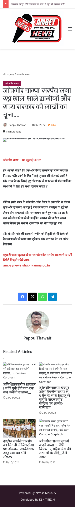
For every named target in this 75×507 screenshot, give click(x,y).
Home (10, 74)
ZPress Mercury (45, 493)
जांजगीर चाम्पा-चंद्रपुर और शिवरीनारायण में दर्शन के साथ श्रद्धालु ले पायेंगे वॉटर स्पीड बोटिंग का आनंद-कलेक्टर (54, 397)
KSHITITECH (47, 499)
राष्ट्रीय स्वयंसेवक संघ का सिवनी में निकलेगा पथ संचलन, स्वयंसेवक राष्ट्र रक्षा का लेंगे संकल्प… (18, 449)
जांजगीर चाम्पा (23, 74)
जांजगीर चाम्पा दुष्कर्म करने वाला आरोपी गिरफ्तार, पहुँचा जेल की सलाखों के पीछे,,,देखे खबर (55, 449)
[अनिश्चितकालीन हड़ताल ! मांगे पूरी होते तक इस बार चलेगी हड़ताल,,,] (19, 371)
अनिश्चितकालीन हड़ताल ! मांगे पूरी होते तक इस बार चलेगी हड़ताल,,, (19, 388)
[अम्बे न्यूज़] (37, 28)
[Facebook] (22, 297)
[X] (32, 297)
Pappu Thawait (17, 124)
